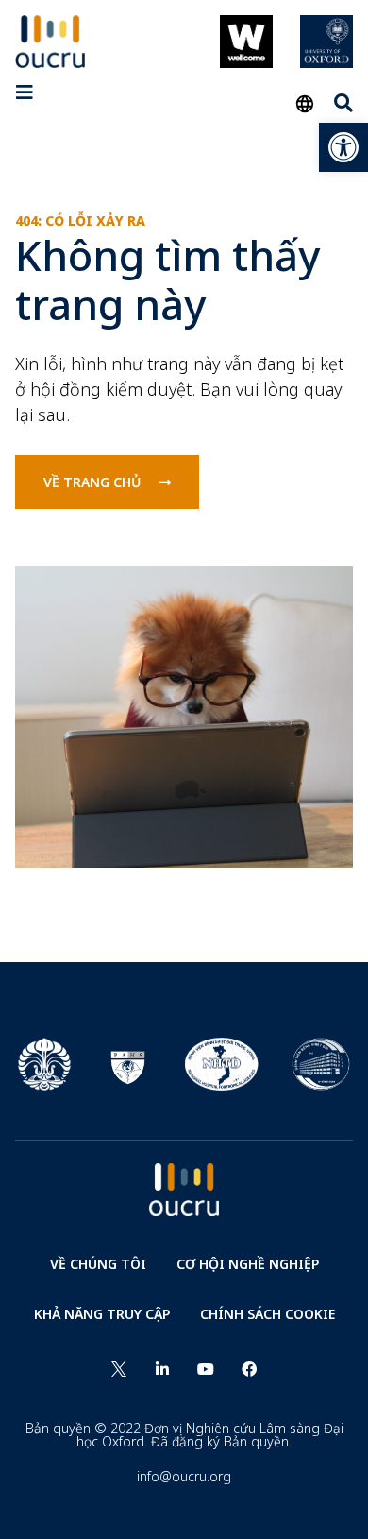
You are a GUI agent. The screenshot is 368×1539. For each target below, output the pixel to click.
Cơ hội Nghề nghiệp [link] (247, 1264)
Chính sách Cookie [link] (267, 1314)
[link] (343, 147)
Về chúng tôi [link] (98, 1264)
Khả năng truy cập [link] (102, 1314)
